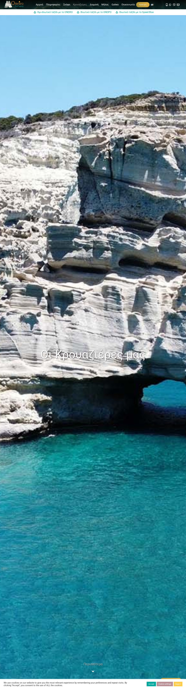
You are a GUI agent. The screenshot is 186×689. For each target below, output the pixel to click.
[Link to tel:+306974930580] (167, 4)
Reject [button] (178, 684)
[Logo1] (13, 1)
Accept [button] (151, 684)
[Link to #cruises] (93, 671)
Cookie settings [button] (164, 684)
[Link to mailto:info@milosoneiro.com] (178, 4)
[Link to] (170, 4)
